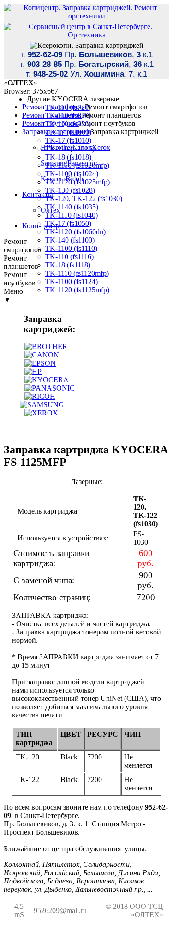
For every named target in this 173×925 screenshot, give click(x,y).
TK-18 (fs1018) (68, 157)
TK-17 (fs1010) (68, 140)
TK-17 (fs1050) (68, 223)
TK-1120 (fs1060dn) (75, 232)
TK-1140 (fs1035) (71, 207)
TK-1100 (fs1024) (71, 174)
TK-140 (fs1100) (70, 240)
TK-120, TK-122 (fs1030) (83, 198)
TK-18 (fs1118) (67, 265)
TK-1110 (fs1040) (71, 215)
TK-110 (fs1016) (70, 149)
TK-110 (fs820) (68, 115)
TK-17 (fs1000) (68, 132)
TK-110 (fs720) (68, 107)
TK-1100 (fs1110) (71, 248)
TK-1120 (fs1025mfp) (77, 182)
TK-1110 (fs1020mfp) (77, 165)
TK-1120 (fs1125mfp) (77, 290)
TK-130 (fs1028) (70, 190)
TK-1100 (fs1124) (71, 281)
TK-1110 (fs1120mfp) (77, 273)
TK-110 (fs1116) (69, 257)
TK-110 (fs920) (68, 124)
